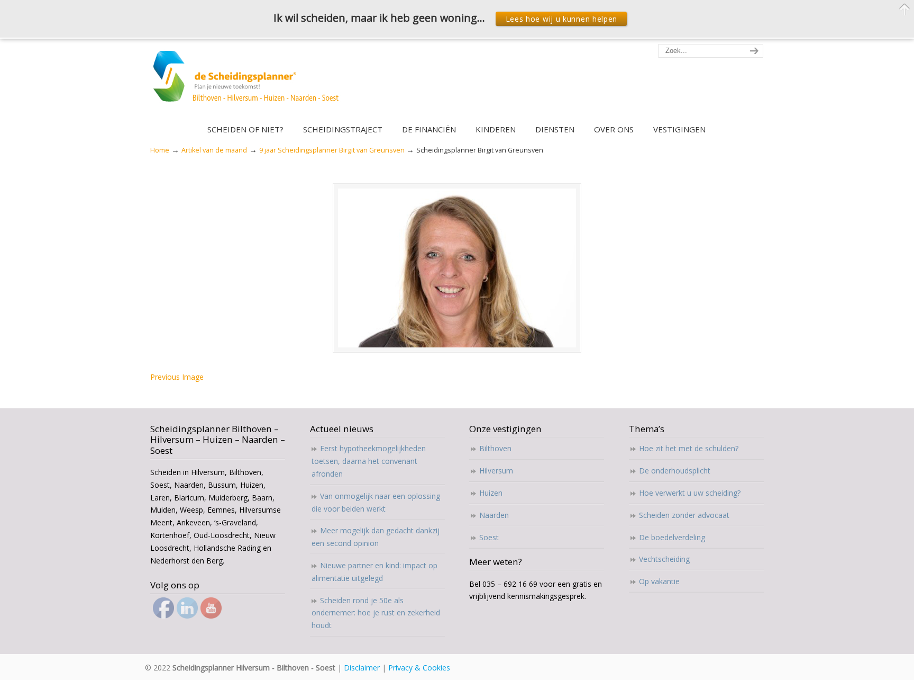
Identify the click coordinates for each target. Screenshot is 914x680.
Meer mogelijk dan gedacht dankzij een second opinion (376, 536)
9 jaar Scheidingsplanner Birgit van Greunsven (332, 150)
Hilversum (496, 471)
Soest (489, 537)
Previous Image (177, 377)
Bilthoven (495, 448)
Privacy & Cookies (419, 668)
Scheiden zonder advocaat (684, 515)
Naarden (494, 515)
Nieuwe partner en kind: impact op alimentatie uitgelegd (374, 571)
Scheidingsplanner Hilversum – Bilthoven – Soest (249, 82)
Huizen (490, 493)
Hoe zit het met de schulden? (688, 448)
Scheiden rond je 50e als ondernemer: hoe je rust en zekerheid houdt (376, 613)
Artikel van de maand (214, 150)
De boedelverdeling (672, 537)
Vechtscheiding (664, 559)
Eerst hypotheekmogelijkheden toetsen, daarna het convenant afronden (369, 461)
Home (159, 150)
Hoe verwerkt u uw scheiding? (690, 493)
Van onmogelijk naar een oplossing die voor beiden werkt (376, 502)
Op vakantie (659, 581)
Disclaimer (362, 668)
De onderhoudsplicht (674, 471)
